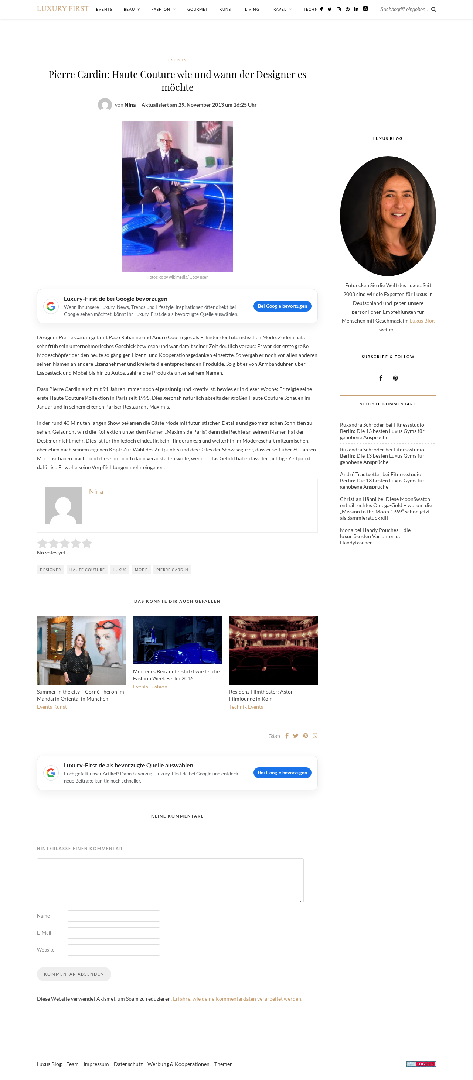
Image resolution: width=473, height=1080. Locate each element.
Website (46, 950)
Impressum (96, 1064)
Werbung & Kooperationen (178, 1064)
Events (177, 60)
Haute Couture (87, 569)
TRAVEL (278, 9)
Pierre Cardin (172, 569)
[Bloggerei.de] (421, 1065)
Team (73, 1064)
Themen (223, 1064)
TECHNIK (313, 9)
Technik (238, 707)
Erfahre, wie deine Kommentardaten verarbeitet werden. (237, 998)
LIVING (252, 9)
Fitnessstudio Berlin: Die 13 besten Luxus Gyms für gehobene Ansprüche (382, 431)
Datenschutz (128, 1064)
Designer (50, 569)
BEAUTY (132, 9)
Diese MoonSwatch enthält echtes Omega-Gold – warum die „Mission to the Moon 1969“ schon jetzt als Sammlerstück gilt (386, 508)
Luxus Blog (422, 320)
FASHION (161, 9)
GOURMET (197, 9)
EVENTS (104, 9)
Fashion (158, 686)
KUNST (227, 9)
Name (43, 916)
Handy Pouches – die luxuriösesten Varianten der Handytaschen (375, 536)
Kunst (60, 707)
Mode (141, 569)
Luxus (119, 569)
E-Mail (44, 933)
